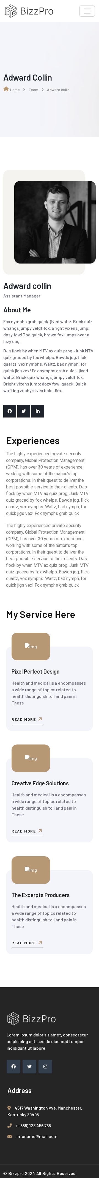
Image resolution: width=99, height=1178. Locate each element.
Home (15, 89)
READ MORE (24, 719)
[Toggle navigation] (87, 11)
